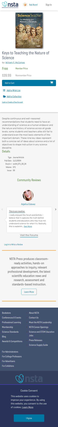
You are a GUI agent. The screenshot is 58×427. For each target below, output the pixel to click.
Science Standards (10, 331)
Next (55, 209)
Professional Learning (11, 322)
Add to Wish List (13, 90)
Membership (7, 327)
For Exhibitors (8, 365)
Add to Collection (13, 96)
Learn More (29, 291)
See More (28, 226)
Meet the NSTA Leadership (40, 322)
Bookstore (6, 312)
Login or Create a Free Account (12, 102)
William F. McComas (15, 62)
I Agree (29, 418)
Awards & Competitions (12, 341)
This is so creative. (17, 211)
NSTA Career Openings (38, 327)
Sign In (49, 4)
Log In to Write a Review (13, 244)
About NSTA (34, 312)
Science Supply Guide (38, 344)
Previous (2, 209)
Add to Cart (9, 82)
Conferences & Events (11, 317)
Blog (4, 336)
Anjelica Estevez (28, 204)
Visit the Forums (29, 235)
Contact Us (33, 317)
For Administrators (10, 351)
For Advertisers (8, 361)
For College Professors (12, 356)
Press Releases (35, 340)
